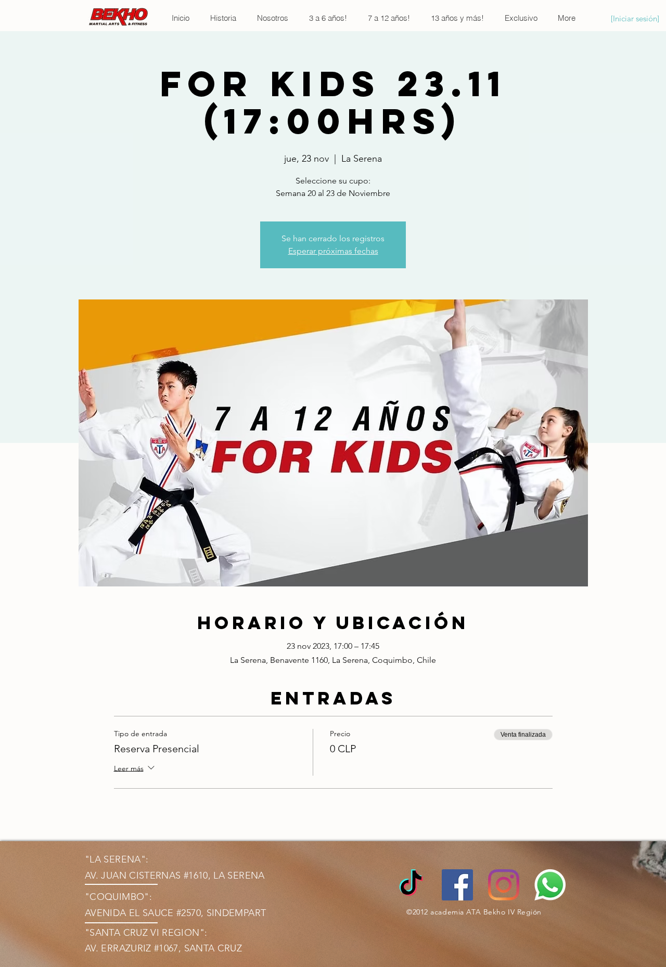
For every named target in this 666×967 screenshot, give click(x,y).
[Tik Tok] (411, 884)
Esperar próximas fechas (333, 251)
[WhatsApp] (550, 884)
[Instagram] (503, 884)
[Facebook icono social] (457, 884)
